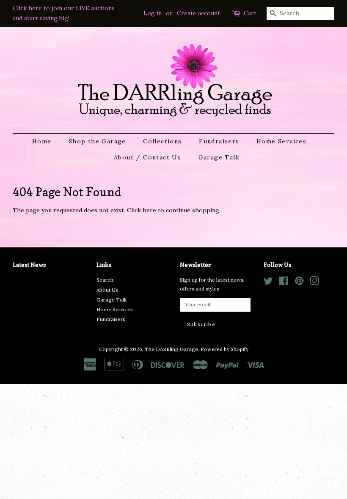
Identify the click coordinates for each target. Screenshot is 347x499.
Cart (250, 13)
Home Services (281, 141)
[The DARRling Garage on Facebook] (284, 283)
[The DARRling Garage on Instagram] (314, 283)
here (149, 210)
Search (104, 280)
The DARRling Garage (171, 349)
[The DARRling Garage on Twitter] (268, 283)
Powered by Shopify (224, 349)
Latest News (29, 264)
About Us (107, 290)
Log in (152, 13)
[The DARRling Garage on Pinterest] (299, 283)
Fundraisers (219, 141)
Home (42, 141)
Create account (198, 13)
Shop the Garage (97, 141)
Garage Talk (219, 157)
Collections (162, 141)
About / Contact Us (147, 157)
